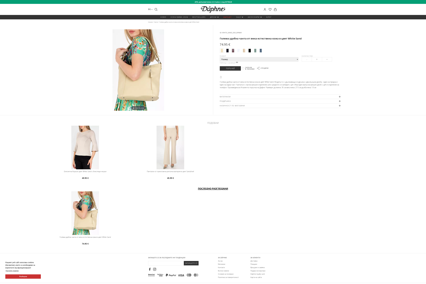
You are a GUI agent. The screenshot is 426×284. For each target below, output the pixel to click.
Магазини (221, 264)
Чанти (156, 22)
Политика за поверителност (228, 277)
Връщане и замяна (257, 267)
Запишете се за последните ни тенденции (166, 258)
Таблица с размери (228, 63)
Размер (223, 56)
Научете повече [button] (12, 271)
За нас (220, 261)
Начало (150, 22)
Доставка (253, 261)
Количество (307, 56)
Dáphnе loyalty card (257, 274)
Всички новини (223, 271)
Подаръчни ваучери (257, 271)
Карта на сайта (256, 277)
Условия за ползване (226, 274)
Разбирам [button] (23, 276)
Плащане (253, 264)
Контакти (221, 267)
